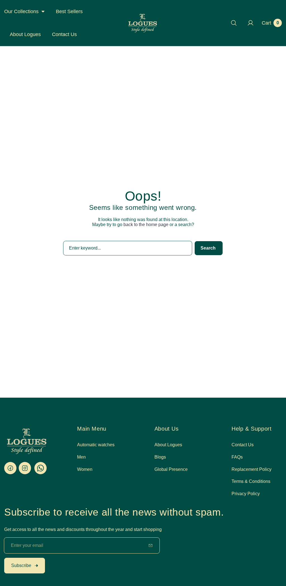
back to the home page (145, 224)
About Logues (168, 444)
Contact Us (243, 444)
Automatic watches (96, 444)
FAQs (237, 457)
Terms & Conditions (251, 481)
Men (81, 457)
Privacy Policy (246, 493)
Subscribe (21, 565)
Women (84, 469)
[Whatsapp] (40, 468)
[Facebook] (10, 468)
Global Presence (171, 469)
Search (208, 248)
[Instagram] (25, 468)
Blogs (160, 457)
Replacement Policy (251, 469)
